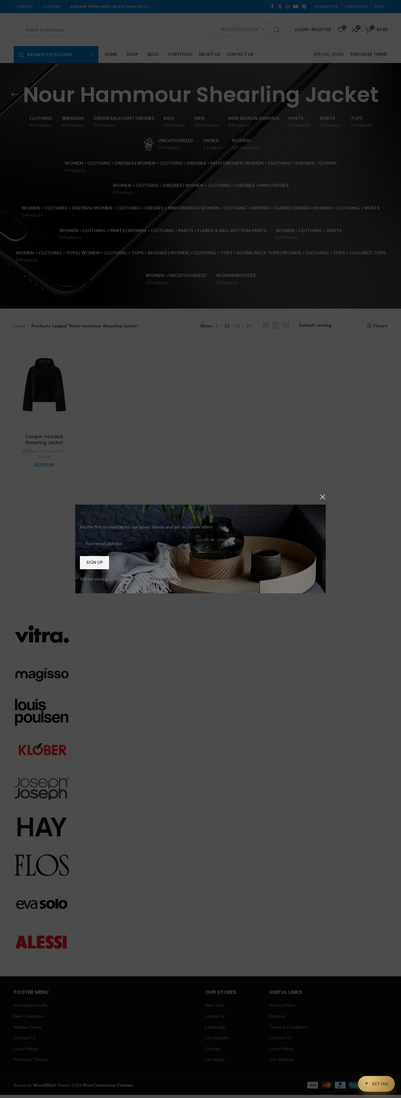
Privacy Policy (164, 578)
